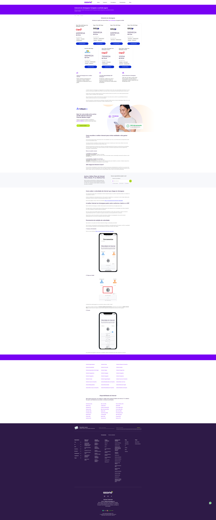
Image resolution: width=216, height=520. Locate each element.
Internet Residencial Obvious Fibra (97, 447)
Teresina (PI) (103, 418)
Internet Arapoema (120, 376)
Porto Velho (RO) (119, 409)
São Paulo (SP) (119, 414)
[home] (88, 2)
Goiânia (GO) (88, 418)
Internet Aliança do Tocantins (122, 364)
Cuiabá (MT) (103, 405)
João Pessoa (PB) (104, 412)
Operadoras (76, 439)
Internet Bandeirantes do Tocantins (108, 381)
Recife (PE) (103, 416)
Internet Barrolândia (105, 384)
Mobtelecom (76, 453)
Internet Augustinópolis (105, 378)
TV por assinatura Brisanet (108, 455)
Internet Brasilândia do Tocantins (107, 387)
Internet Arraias (89, 378)
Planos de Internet (86, 440)
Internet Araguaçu (104, 373)
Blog (130, 2)
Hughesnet (76, 455)
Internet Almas (104, 364)
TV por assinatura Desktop (108, 452)
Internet (126, 451)
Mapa (136, 439)
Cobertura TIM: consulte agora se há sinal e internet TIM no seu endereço (118, 448)
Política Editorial (137, 443)
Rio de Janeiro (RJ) (119, 403)
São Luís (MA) (103, 403)
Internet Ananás (119, 367)
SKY (75, 446)
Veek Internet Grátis (87, 459)
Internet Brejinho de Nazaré (121, 387)
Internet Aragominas (120, 370)
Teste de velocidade (111, 434)
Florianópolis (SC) (119, 412)
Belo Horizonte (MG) (105, 409)
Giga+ (75, 457)
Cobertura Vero (117, 475)
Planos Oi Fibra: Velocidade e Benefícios (87, 456)
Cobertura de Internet (117, 440)
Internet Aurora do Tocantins (121, 378)
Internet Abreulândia (90, 367)
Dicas (126, 449)
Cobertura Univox (118, 460)
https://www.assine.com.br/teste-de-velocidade (114, 200)
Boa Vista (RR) (119, 410)
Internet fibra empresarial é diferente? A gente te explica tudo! (88, 444)
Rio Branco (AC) (89, 403)
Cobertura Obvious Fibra (118, 466)
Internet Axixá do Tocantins (91, 381)
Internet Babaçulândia (90, 384)
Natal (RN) (118, 405)
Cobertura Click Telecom (117, 463)
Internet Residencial (97, 440)
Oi (74, 444)
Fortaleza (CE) (88, 412)
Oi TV (105, 446)
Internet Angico (104, 370)
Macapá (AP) (88, 407)
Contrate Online (82, 43)
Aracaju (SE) (118, 416)
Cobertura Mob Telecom (117, 469)
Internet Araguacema (90, 373)
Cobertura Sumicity (118, 471)
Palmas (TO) (118, 418)
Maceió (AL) (88, 405)
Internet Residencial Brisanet (96, 444)
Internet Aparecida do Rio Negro (92, 370)
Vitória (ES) (88, 416)
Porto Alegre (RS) (119, 407)
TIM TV (106, 444)
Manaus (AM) (88, 409)
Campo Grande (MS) (105, 407)
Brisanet (76, 451)
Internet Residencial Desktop (96, 460)
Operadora (127, 443)
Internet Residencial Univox (98, 451)
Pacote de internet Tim (88, 448)
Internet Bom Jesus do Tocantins (92, 387)
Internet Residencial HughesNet (96, 457)
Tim (75, 442)
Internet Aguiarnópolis (90, 364)
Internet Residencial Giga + (98, 454)
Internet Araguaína (120, 373)
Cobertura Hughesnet (116, 453)
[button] (105, 2)
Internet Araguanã (104, 376)
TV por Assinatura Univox (108, 457)
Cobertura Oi (117, 455)
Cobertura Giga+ (117, 473)
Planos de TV (107, 461)
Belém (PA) (103, 410)
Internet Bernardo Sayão (121, 384)
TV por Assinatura (107, 440)
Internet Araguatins (89, 376)
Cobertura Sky (117, 444)
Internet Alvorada (104, 367)
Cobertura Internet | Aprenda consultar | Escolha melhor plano (118, 480)
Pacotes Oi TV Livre (88, 450)
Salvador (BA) (88, 410)
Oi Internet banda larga (88, 453)
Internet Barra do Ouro (120, 381)
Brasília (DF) (88, 414)
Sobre (98, 2)
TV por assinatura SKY (108, 449)
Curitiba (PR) (103, 414)
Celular (126, 447)
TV (125, 445)
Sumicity (76, 448)
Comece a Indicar (83, 125)
